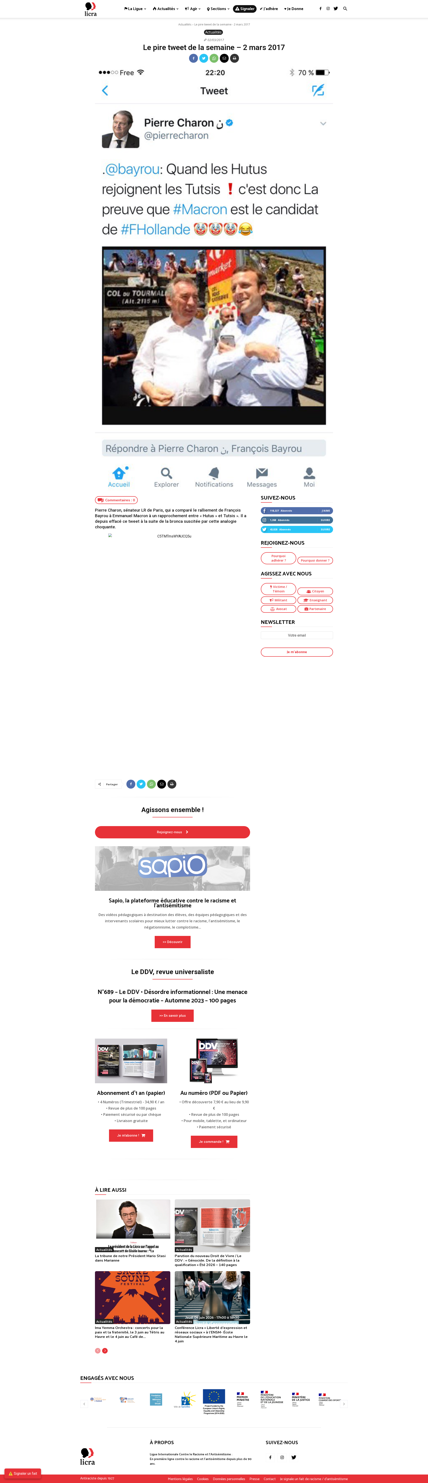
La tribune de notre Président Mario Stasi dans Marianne (130, 1258)
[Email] (224, 58)
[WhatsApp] (214, 58)
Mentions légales (180, 1479)
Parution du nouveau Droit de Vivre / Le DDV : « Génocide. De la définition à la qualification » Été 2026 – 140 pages (208, 1260)
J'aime (326, 510)
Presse (254, 1479)
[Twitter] (335, 9)
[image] (172, 868)
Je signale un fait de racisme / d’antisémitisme (314, 1479)
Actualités (184, 24)
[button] (345, 9)
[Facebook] (320, 9)
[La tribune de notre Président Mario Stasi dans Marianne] (132, 1225)
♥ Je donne (293, 9)
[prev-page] (98, 1351)
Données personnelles (229, 1479)
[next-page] (105, 1351)
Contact (270, 1479)
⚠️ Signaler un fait (22, 1473)
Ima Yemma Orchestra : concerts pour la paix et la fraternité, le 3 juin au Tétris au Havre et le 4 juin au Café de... (129, 1332)
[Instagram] (328, 9)
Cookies (203, 1479)
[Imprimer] (234, 58)
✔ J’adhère (269, 9)
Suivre (325, 520)
